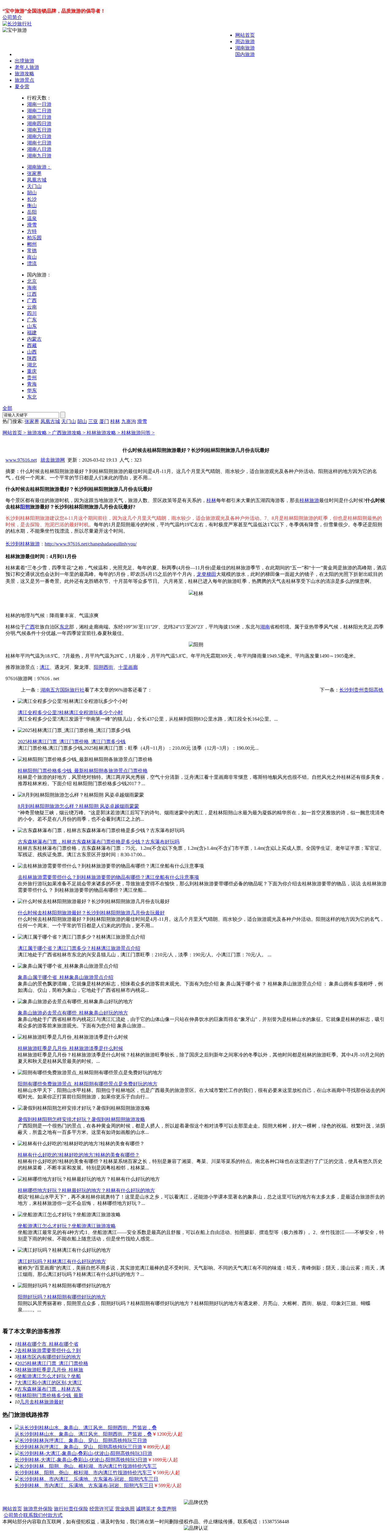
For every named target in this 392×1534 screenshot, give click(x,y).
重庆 (32, 371)
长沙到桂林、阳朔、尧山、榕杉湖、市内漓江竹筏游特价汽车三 (83, 1472)
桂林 (115, 421)
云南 (32, 306)
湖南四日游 (39, 123)
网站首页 (245, 35)
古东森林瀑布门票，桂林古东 (49, 1389)
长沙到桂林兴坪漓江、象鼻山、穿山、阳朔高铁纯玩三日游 (78, 1447)
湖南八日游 (39, 149)
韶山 (32, 192)
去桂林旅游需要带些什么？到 (49, 1350)
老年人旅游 (27, 67)
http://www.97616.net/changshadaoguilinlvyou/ (91, 543)
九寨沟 (128, 421)
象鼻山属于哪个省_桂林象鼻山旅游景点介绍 (65, 977)
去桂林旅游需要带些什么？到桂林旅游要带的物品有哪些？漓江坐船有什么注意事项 (108, 877)
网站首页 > (14, 432)
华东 (32, 390)
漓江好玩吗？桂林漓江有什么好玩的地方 (62, 1261)
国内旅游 (245, 54)
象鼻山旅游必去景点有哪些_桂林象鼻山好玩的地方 (73, 1012)
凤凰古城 (37, 179)
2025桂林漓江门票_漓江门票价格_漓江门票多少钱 (72, 741)
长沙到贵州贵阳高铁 (361, 689)
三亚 (93, 421)
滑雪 (32, 224)
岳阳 (32, 212)
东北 (32, 396)
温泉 (32, 218)
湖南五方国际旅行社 (62, 689)
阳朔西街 (103, 667)
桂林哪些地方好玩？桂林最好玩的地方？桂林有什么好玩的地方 (86, 1190)
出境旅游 (24, 60)
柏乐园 (34, 237)
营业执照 (125, 1508)
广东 (32, 319)
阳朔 (25, 506)
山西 (32, 351)
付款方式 (52, 1515)
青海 (32, 384)
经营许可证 (101, 1508)
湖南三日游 (39, 117)
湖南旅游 (245, 48)
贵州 (32, 377)
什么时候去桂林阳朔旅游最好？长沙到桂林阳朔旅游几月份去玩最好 (91, 912)
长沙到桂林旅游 (23, 543)
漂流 (32, 263)
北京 (32, 281)
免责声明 (166, 1508)
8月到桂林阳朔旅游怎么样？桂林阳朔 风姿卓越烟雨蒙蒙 (78, 806)
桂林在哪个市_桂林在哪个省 (47, 1344)
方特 (32, 231)
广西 (32, 300)
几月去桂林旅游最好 (42, 1402)
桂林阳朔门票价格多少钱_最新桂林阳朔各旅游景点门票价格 (83, 770)
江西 (32, 294)
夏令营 (22, 86)
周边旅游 (245, 41)
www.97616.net (21, 460)
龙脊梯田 (206, 574)
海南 (32, 287)
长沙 (32, 199)
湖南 (265, 626)
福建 (32, 332)
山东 (32, 326)
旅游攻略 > (39, 432)
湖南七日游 (39, 142)
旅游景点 (24, 80)
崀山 (32, 257)
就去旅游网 (52, 460)
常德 (32, 250)
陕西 (32, 358)
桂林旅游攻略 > (104, 432)
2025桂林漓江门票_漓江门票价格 (52, 1363)
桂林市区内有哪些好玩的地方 (49, 1357)
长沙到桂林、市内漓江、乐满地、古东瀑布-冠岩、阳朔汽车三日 (84, 1485)
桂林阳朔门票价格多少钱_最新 (50, 1395)
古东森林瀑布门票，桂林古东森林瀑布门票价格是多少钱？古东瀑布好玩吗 (98, 841)
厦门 (104, 421)
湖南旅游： (39, 167)
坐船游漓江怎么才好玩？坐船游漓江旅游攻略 (67, 1225)
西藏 (32, 345)
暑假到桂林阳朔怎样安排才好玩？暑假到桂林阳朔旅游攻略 (81, 1119)
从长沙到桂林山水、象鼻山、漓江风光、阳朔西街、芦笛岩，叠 (83, 1434)
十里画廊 (128, 667)
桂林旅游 (309, 500)
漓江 (45, 667)
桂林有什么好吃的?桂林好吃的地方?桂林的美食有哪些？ (79, 1154)
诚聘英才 (146, 1508)
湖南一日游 (39, 104)
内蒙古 (34, 339)
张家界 (34, 173)
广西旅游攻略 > (69, 432)
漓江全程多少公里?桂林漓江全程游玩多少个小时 (70, 712)
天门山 (34, 186)
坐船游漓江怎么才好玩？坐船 (49, 1376)
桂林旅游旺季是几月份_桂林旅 (50, 1369)
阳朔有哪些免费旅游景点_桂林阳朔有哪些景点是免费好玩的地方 (87, 1083)
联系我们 (33, 1515)
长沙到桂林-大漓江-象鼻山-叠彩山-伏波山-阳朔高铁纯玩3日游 (81, 1459)
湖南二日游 (39, 110)
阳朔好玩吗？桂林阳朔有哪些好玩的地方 (62, 1297)
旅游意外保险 (38, 1508)
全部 (7, 408)
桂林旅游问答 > (138, 432)
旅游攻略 (24, 73)
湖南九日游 (39, 155)
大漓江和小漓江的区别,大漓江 (49, 1382)
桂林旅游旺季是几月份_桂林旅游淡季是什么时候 (70, 1048)
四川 (32, 313)
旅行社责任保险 (71, 1508)
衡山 (32, 205)
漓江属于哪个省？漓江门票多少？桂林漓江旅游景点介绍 (79, 948)
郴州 (32, 244)
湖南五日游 (39, 130)
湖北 (32, 364)
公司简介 (12, 17)
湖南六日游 (39, 136)
